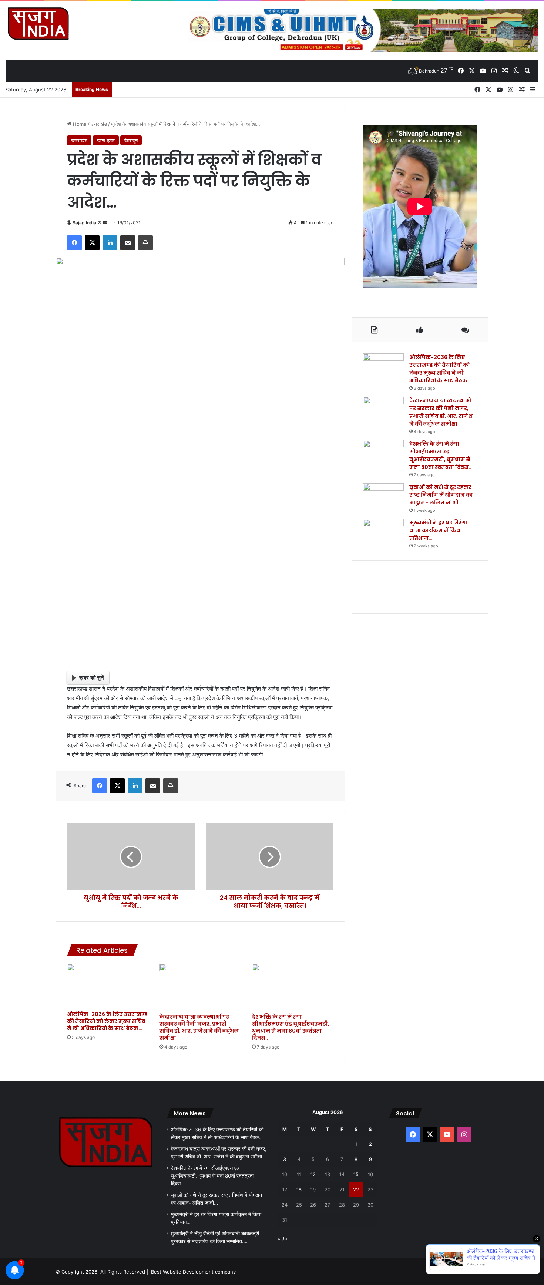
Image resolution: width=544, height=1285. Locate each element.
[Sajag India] (38, 23)
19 (313, 1189)
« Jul (283, 1238)
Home (79, 124)
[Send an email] (105, 222)
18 (299, 1189)
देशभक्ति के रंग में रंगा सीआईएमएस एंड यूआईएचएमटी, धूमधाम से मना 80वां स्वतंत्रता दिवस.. (290, 1027)
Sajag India (84, 222)
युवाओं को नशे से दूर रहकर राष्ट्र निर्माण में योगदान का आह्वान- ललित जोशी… (441, 494)
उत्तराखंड (99, 124)
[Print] (145, 242)
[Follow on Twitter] (100, 222)
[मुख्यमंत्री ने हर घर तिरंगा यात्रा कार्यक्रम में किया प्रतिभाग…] (383, 533)
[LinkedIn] (110, 242)
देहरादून (131, 140)
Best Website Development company (193, 1272)
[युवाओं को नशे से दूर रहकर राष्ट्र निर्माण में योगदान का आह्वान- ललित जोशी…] (383, 497)
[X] (92, 242)
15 (356, 1174)
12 (313, 1174)
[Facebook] (74, 242)
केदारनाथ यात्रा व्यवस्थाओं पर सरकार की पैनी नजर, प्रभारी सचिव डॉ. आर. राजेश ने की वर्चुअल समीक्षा (199, 1027)
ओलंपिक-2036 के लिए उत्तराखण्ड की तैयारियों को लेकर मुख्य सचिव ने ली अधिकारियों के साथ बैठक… (107, 1021)
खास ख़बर (106, 140)
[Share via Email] (127, 242)
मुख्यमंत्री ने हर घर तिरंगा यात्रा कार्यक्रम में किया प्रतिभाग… (438, 530)
